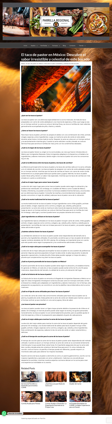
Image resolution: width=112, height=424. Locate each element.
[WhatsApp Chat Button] (4, 413)
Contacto (72, 45)
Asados (33, 45)
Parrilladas (43, 45)
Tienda (81, 45)
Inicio (25, 45)
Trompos (55, 45)
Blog (64, 45)
